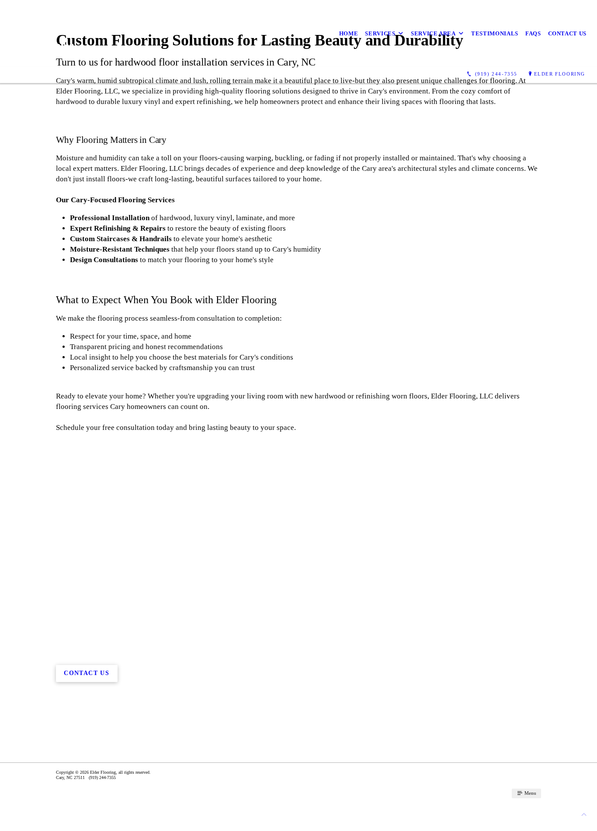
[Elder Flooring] (42, 33)
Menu (529, 793)
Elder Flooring (559, 73)
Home (348, 33)
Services (380, 33)
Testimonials (494, 33)
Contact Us (567, 33)
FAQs (533, 33)
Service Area (433, 33)
